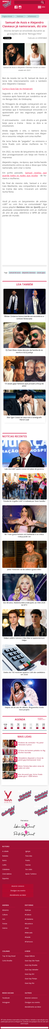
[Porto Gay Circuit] (24, 834)
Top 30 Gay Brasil (8, 956)
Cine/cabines (7, 874)
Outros (4, 928)
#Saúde (27, 937)
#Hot (27, 928)
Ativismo (5, 910)
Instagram (6, 1002)
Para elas (28, 856)
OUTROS (28, 993)
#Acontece (29, 923)
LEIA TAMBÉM (24, 284)
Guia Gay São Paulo (32, 961)
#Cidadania (29, 919)
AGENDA (30, 719)
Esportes (5, 878)
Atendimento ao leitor (18, 895)
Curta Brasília (7, 961)
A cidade (5, 851)
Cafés (4, 865)
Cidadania (5, 869)
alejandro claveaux (28, 273)
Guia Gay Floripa (31, 978)
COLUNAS (6, 951)
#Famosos (32, 16)
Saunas (28, 865)
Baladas (5, 856)
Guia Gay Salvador (31, 970)
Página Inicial (7, 16)
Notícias (20, 16)
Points (27, 860)
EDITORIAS (29, 905)
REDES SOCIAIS (8, 993)
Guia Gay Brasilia (31, 965)
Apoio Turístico (30, 874)
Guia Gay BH (29, 974)
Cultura (5, 915)
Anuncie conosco (18, 886)
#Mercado (28, 933)
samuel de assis (15, 273)
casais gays (41, 273)
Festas (4, 923)
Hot (3, 919)
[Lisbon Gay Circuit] (24, 826)
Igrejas (27, 851)
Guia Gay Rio (29, 983)
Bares (4, 860)
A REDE (27, 951)
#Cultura (28, 915)
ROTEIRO (5, 846)
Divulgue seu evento (17, 890)
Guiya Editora (30, 956)
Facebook (6, 998)
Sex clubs (28, 869)
